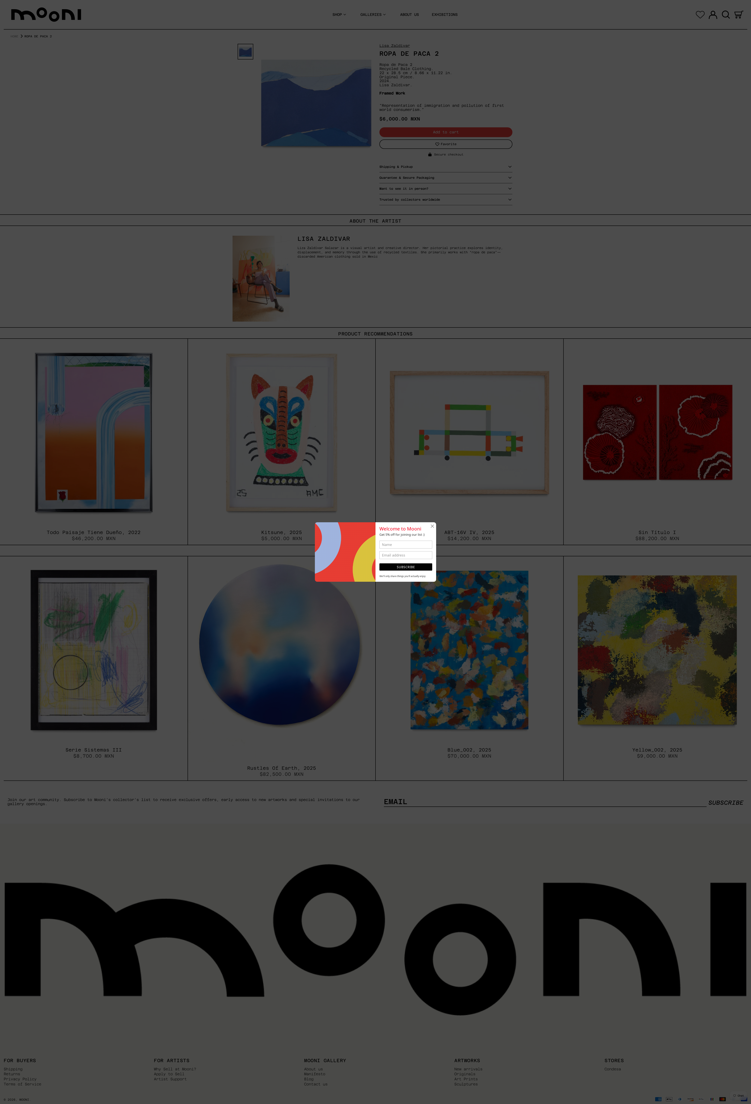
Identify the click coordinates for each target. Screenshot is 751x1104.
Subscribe (406, 567)
